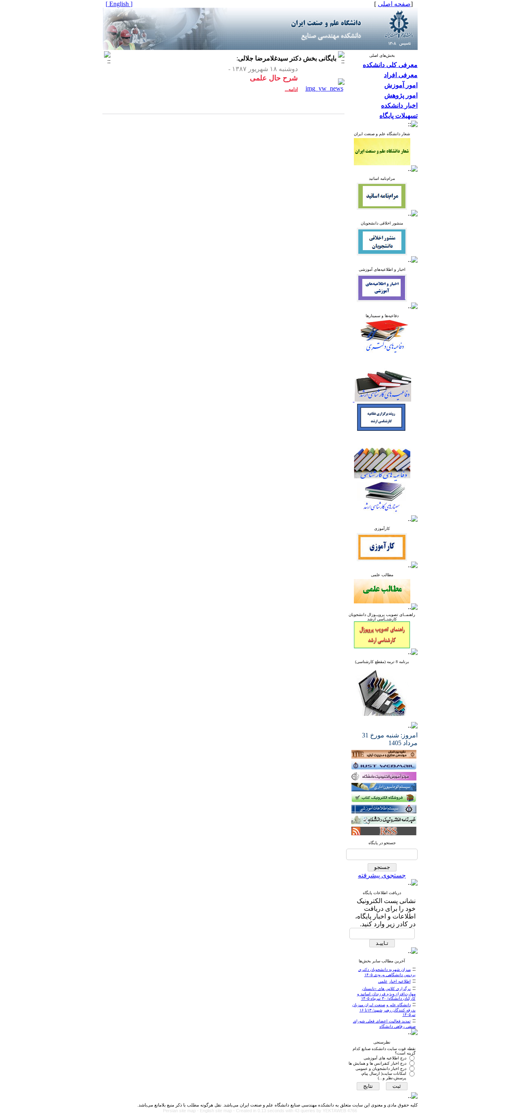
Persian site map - (181, 1110)
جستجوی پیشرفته (382, 875)
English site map (216, 1110)
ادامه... (291, 89)
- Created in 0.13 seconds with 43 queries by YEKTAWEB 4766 (295, 1110)
